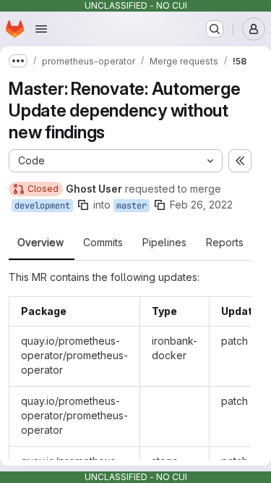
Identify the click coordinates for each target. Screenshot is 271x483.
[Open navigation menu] (41, 29)
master (131, 205)
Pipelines (164, 242)
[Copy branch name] (83, 205)
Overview (40, 242)
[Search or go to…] (214, 29)
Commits (103, 242)
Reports (225, 242)
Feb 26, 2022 (201, 204)
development (42, 205)
